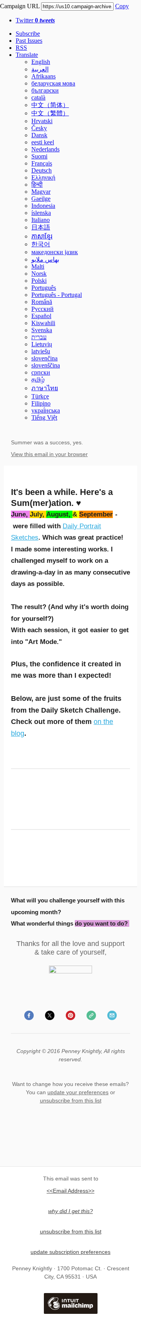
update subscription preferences (70, 1252)
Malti (37, 266)
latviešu (40, 351)
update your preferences (77, 1092)
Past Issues (29, 40)
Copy (122, 6)
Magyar (41, 191)
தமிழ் (38, 379)
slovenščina (45, 365)
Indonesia (43, 205)
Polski (39, 280)
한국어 (40, 244)
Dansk (39, 135)
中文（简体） (50, 105)
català (38, 97)
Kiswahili (43, 323)
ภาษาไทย (44, 388)
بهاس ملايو (45, 259)
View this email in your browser (49, 454)
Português (43, 287)
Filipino (41, 403)
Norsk (39, 273)
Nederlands (45, 149)
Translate (27, 54)
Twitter (35, 20)
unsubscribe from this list (70, 1100)
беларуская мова (53, 83)
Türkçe (40, 396)
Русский (42, 309)
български (45, 90)
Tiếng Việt (44, 417)
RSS (21, 47)
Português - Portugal (56, 294)
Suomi (39, 156)
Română (41, 301)
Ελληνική (43, 177)
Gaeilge (41, 198)
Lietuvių (41, 344)
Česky (39, 128)
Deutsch (41, 170)
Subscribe (28, 33)
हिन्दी (37, 184)
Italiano (40, 219)
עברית (39, 337)
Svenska (41, 330)
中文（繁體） (50, 113)
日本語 (40, 227)
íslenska (41, 212)
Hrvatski (41, 121)
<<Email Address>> (70, 1191)
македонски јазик (54, 252)
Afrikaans (43, 76)
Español (41, 316)
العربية (40, 69)
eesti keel (42, 142)
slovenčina (44, 358)
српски (40, 372)
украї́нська (45, 410)
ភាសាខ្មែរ (41, 236)
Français (41, 163)
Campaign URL (20, 6)
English (40, 61)
